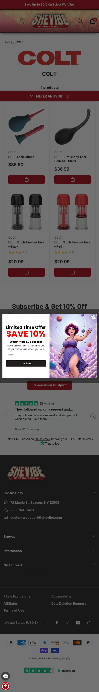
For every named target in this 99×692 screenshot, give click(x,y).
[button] (5, 676)
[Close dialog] (94, 317)
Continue (26, 363)
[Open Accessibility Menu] (5, 686)
